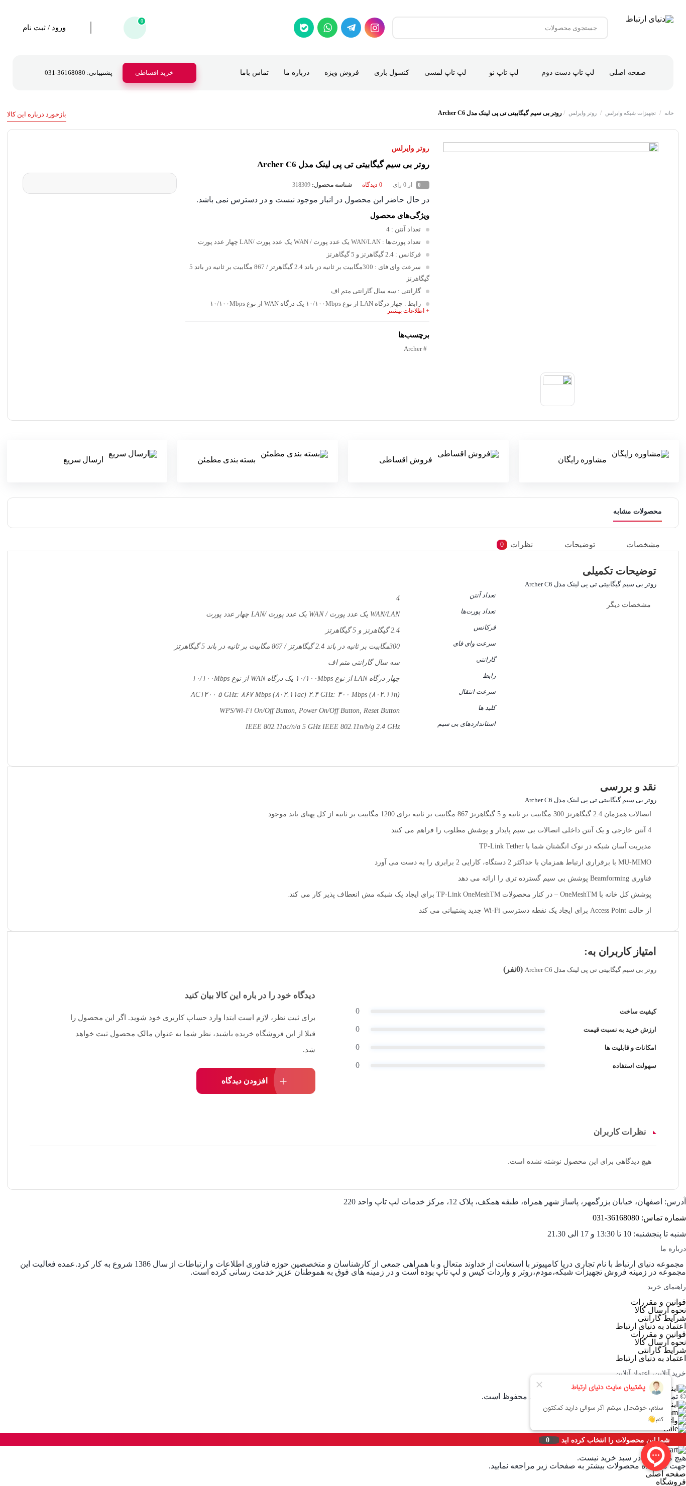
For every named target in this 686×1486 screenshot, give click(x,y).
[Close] (2, 1439)
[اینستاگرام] (375, 28)
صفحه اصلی (627, 72)
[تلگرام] (351, 28)
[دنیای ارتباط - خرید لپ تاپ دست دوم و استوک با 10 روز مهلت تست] (649, 27)
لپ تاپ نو (503, 72)
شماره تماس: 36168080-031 (639, 1217)
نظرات (516, 544)
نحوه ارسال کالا (660, 1310)
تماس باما (254, 72)
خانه (669, 113)
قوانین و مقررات (658, 1302)
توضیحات (579, 544)
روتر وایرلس (582, 113)
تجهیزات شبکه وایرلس (630, 113)
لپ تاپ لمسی (445, 72)
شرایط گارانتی (662, 1318)
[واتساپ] (327, 28)
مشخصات (643, 544)
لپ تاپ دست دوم (567, 72)
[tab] (650, 544)
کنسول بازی (391, 72)
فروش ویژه (341, 72)
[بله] (304, 28)
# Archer (415, 348)
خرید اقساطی (154, 72)
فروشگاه (671, 1481)
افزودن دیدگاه (244, 1080)
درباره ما (296, 72)
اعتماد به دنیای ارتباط (651, 1326)
